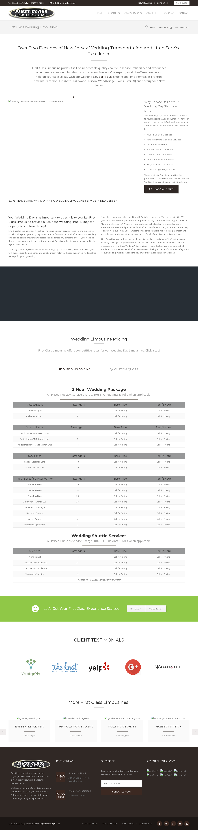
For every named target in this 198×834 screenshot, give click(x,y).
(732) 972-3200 (36, 3)
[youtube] (180, 823)
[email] (186, 823)
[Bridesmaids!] (180, 775)
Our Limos (128, 823)
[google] (173, 823)
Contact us (145, 823)
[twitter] (166, 823)
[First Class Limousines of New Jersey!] (32, 13)
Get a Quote (181, 3)
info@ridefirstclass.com (64, 3)
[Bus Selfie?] (153, 775)
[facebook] (159, 823)
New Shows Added (77, 795)
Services (162, 27)
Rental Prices (110, 823)
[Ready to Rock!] (166, 775)
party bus (105, 77)
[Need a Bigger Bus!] (180, 771)
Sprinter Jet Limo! (77, 773)
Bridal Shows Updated (80, 790)
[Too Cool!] (153, 771)
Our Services (89, 823)
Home (152, 27)
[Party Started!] (166, 771)
